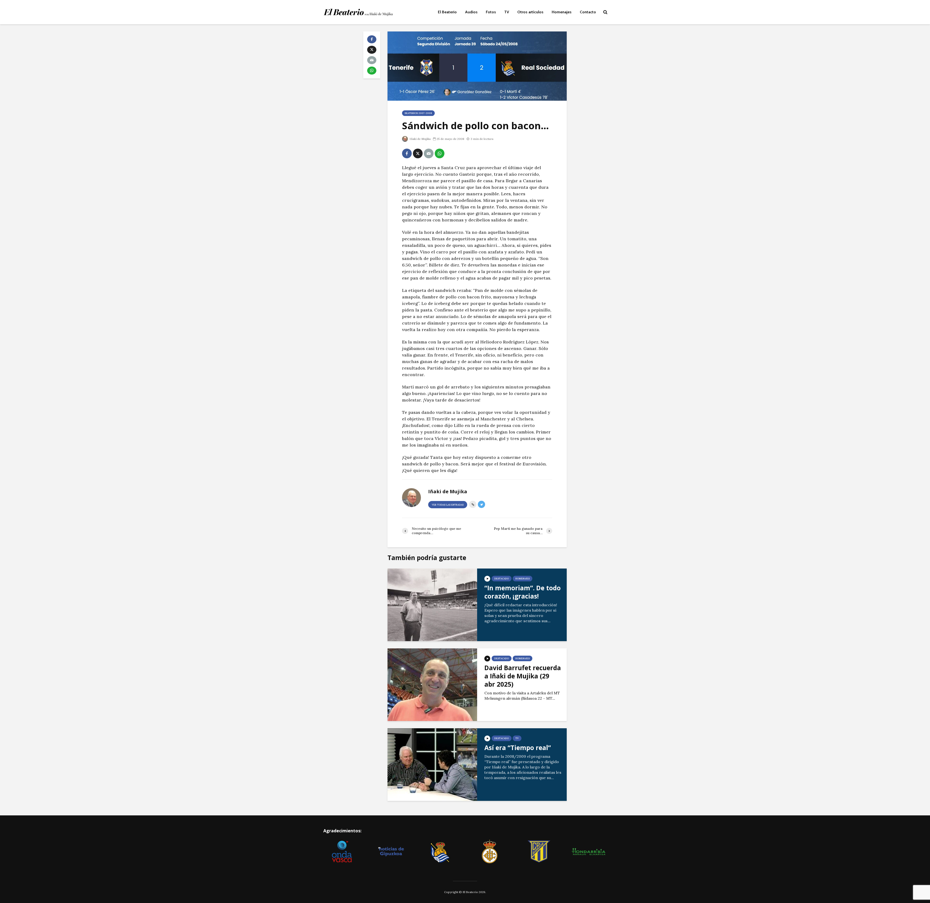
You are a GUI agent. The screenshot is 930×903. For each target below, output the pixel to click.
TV (506, 12)
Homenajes (562, 12)
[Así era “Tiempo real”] (432, 764)
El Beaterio (447, 12)
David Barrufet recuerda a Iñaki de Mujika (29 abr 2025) (522, 676)
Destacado (501, 578)
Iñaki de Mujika (420, 139)
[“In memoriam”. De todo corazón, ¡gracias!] (432, 604)
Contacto (588, 12)
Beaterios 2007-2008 (418, 113)
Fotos (491, 12)
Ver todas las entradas (448, 504)
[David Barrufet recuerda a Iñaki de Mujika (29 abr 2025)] (432, 684)
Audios (471, 12)
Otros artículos (530, 12)
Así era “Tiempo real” (517, 748)
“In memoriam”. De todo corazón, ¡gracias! (522, 592)
